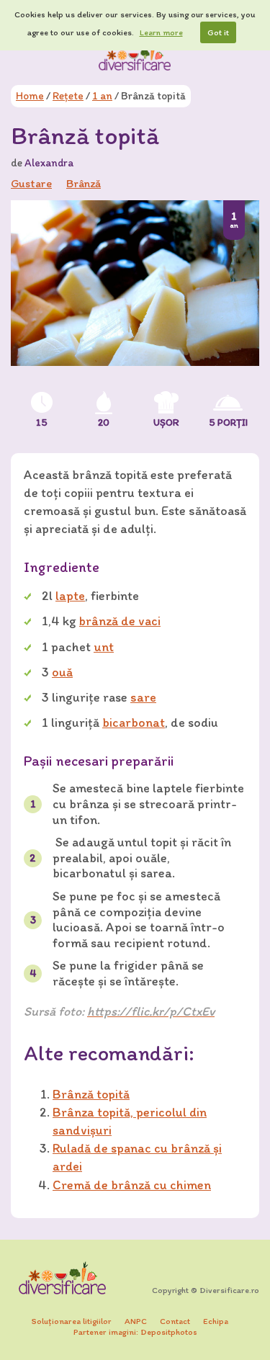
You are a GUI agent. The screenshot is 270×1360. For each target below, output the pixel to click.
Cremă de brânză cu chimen (132, 1185)
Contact (175, 1321)
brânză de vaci (120, 621)
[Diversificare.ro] (135, 57)
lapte (70, 596)
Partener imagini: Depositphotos (135, 1332)
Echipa (215, 1321)
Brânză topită (91, 1094)
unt (104, 647)
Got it (218, 32)
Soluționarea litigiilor (72, 1321)
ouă (62, 672)
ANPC (136, 1321)
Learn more (161, 32)
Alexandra (48, 162)
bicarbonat (133, 722)
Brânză (83, 183)
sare (143, 697)
